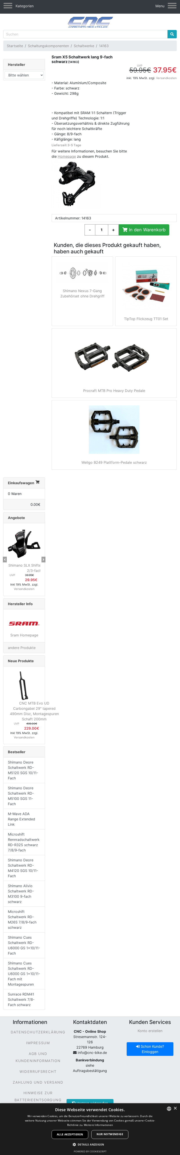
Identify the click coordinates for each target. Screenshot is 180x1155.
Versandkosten (166, 78)
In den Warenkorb (147, 229)
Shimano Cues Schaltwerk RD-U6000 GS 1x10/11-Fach (24, 945)
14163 (104, 46)
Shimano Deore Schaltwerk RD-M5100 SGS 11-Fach (21, 796)
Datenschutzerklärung (38, 1032)
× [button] (175, 1108)
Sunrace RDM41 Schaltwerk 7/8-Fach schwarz (21, 999)
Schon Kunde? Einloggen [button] (152, 1049)
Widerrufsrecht (38, 1071)
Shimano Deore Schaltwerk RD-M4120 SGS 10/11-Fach (23, 868)
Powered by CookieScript (90, 1151)
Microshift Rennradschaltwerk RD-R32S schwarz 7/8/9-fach (24, 842)
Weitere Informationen (98, 1125)
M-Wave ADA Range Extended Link (21, 819)
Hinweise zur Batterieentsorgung (38, 1096)
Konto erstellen (150, 1031)
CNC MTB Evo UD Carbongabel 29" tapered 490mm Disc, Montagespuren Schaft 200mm (34, 711)
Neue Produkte (21, 661)
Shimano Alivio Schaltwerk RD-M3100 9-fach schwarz (21, 894)
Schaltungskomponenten (48, 46)
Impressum (38, 1043)
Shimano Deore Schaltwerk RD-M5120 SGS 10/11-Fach (23, 770)
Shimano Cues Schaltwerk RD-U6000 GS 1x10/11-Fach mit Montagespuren (24, 973)
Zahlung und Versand (38, 1082)
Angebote (16, 517)
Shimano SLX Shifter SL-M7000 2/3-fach (34, 568)
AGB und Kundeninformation (38, 1057)
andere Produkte (22, 647)
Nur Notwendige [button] (110, 1134)
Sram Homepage (24, 635)
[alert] (90, 1129)
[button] (4, 559)
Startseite (15, 46)
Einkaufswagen (21, 483)
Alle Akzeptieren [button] (70, 1134)
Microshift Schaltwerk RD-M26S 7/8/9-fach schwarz (22, 919)
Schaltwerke (84, 46)
